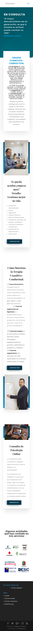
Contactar (15, 241)
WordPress (21, 628)
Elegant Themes (20, 626)
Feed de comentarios (11, 601)
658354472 (14, 502)
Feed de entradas (10, 598)
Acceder (7, 595)
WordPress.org (9, 604)
